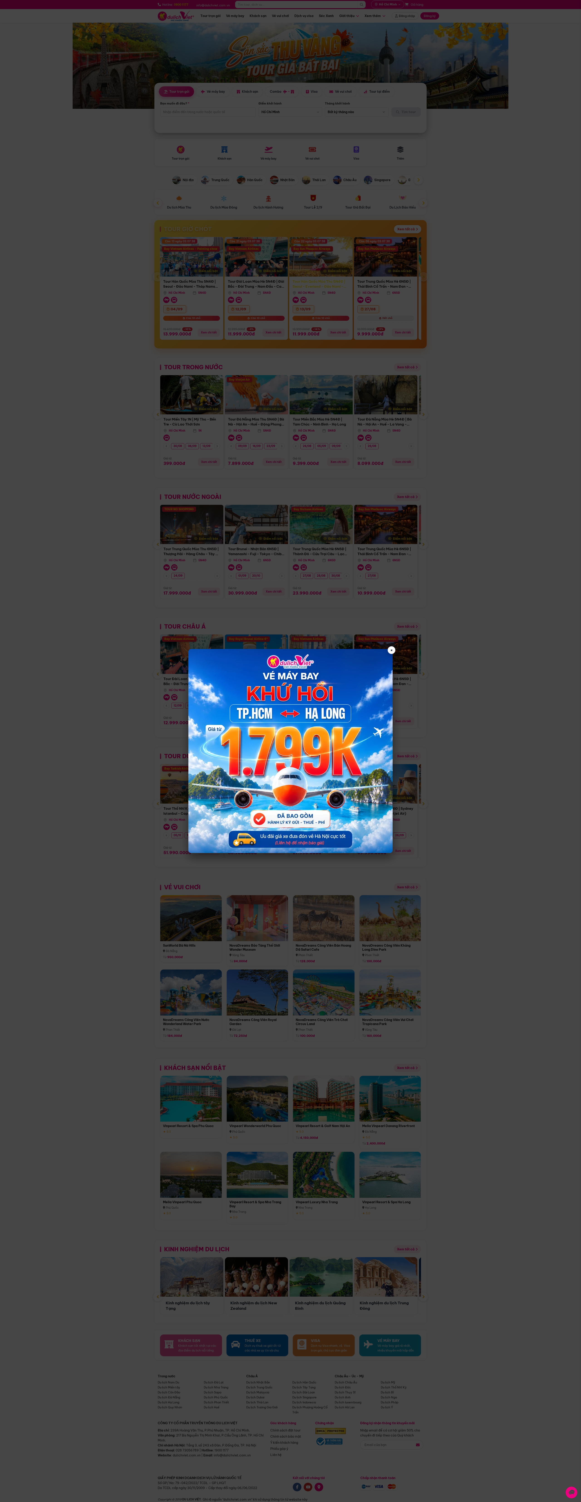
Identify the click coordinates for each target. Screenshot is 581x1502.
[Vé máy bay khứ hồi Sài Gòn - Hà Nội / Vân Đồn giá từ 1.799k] (290, 751)
